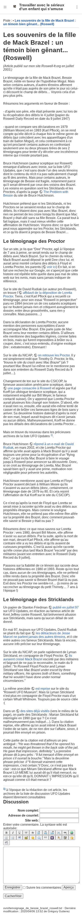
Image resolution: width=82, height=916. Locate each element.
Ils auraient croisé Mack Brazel (37, 657)
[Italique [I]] (13, 832)
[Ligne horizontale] (19, 837)
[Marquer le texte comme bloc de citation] (45, 837)
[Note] (58, 837)
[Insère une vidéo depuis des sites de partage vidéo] (6, 842)
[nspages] (65, 837)
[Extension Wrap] (71, 837)
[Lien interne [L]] (65, 832)
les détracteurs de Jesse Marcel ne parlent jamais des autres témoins (36, 635)
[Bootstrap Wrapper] (52, 837)
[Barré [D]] (32, 832)
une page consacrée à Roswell (29, 388)
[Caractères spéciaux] (39, 837)
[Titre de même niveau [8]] (39, 832)
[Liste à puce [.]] (13, 837)
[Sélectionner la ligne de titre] (58, 832)
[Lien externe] (71, 832)
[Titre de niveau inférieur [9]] (45, 832)
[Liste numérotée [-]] (6, 837)
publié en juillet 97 (66, 607)
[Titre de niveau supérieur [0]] (52, 832)
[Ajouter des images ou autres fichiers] (26, 837)
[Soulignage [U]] (19, 832)
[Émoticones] (32, 837)
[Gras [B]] (6, 832)
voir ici (51, 267)
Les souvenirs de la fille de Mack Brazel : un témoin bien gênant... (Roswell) (39, 22)
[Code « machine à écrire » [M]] (26, 832)
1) (52, 435)
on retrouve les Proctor (54, 355)
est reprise (42, 688)
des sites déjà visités (35, 711)
